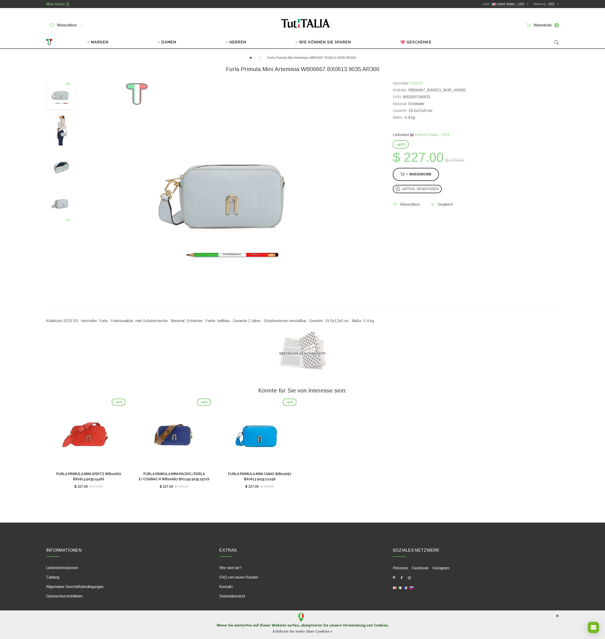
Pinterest (400, 568)
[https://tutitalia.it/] (400, 587)
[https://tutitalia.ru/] (412, 587)
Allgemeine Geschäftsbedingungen (75, 587)
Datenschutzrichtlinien (64, 596)
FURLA (416, 83)
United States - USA (432, 135)
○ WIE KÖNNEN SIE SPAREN (323, 42)
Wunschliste (69, 25)
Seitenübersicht (232, 596)
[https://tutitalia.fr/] (406, 587)
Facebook (420, 568)
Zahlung (52, 577)
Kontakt (226, 587)
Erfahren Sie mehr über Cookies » (302, 631)
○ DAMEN (167, 42)
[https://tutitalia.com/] (395, 587)
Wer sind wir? (230, 568)
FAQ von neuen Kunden (238, 577)
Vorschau (88, 435)
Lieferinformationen (62, 568)
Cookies (381, 625)
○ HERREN (236, 42)
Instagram (440, 568)
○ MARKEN (97, 42)
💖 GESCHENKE (416, 42)
